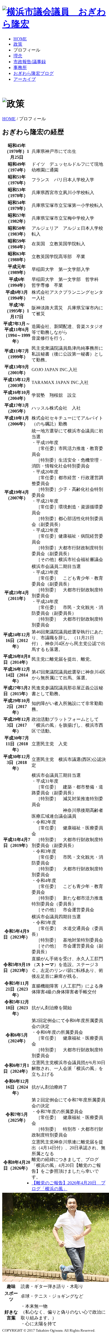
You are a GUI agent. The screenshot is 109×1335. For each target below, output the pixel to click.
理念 (17, 55)
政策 (17, 44)
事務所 (20, 67)
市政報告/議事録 (29, 61)
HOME (20, 38)
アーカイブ (24, 79)
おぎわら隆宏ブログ (33, 73)
